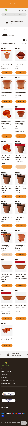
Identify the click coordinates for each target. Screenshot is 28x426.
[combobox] (14, 14)
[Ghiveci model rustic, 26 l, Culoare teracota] (6, 208)
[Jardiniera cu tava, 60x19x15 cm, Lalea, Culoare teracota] (6, 297)
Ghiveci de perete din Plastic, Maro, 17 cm (6, 64)
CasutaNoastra (8, 422)
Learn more (20, 4)
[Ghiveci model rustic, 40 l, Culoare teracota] (6, 237)
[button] (22, 10)
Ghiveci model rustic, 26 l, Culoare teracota (6, 217)
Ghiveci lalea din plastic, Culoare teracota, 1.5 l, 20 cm (6, 124)
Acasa (2, 29)
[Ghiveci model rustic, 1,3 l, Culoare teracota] (20, 148)
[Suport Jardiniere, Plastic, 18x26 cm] (6, 330)
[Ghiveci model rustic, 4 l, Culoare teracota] (20, 208)
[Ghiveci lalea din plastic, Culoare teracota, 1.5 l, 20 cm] (6, 113)
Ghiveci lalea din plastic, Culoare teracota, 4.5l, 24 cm (20, 124)
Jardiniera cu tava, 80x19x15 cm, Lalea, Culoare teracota (20, 307)
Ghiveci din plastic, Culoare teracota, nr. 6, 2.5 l (20, 94)
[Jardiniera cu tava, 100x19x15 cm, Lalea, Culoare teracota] (6, 266)
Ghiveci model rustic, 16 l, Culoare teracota (20, 188)
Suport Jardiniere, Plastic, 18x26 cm (6, 338)
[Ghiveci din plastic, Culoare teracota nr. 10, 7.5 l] (6, 84)
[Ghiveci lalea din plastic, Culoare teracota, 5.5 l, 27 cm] (6, 148)
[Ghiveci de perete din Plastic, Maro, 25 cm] (20, 55)
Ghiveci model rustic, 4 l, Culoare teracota (20, 217)
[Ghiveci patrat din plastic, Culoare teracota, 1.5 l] (20, 237)
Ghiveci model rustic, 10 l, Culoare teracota (6, 188)
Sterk (6, 29)
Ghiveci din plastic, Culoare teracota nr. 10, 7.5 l (6, 94)
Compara (20, 40)
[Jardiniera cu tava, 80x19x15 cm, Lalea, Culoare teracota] (20, 297)
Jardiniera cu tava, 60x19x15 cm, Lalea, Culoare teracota (6, 307)
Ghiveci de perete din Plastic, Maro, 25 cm (20, 64)
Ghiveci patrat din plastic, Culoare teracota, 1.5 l (20, 246)
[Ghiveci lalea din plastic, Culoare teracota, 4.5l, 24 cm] (20, 113)
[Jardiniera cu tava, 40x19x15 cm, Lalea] (20, 266)
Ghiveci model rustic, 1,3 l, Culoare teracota (20, 157)
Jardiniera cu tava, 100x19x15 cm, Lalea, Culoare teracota (6, 277)
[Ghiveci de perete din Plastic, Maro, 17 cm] (6, 55)
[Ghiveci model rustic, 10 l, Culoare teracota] (6, 179)
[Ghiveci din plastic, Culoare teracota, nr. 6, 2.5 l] (20, 84)
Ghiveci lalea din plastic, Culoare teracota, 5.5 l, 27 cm (6, 158)
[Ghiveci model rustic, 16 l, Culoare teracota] (20, 179)
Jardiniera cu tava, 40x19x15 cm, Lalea (20, 275)
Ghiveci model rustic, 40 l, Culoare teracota (6, 246)
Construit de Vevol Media (16, 422)
